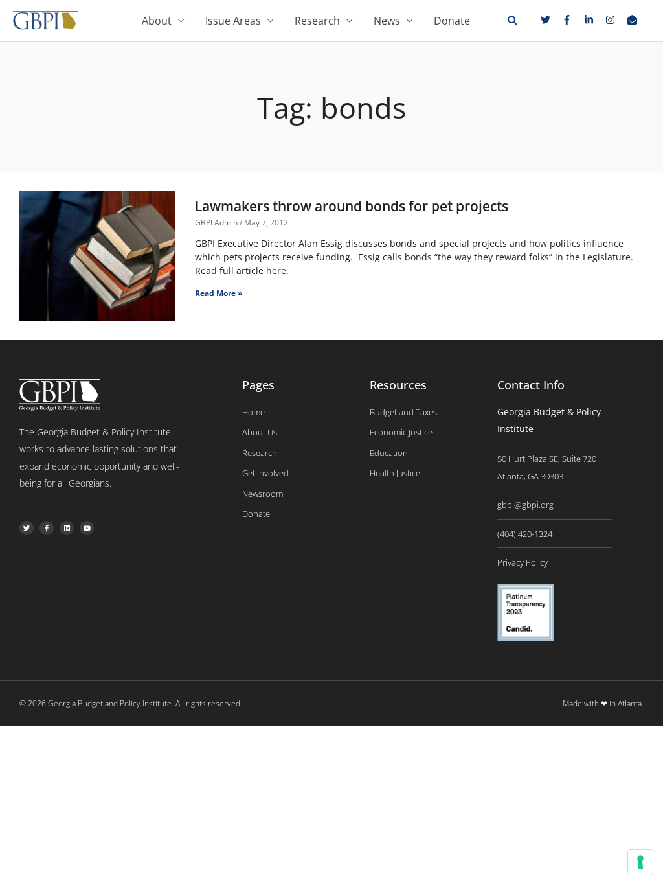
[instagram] (615, 20)
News (387, 21)
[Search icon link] (513, 21)
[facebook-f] (571, 20)
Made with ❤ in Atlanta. (603, 703)
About (157, 21)
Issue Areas (233, 21)
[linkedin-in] (593, 20)
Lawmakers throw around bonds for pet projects (351, 206)
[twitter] (550, 20)
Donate (452, 21)
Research (317, 21)
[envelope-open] (633, 20)
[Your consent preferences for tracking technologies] (640, 862)
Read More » (218, 293)
